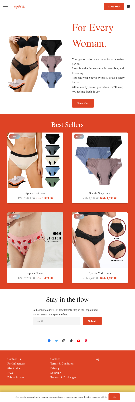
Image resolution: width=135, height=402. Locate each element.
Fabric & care (15, 377)
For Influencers (16, 363)
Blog (96, 359)
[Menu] (5, 6)
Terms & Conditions (62, 363)
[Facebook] (49, 341)
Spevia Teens (35, 273)
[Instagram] (64, 341)
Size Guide (14, 368)
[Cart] (128, 6)
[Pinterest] (86, 341)
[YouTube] (78, 341)
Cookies (55, 359)
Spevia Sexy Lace (99, 193)
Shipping (55, 373)
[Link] (19, 7)
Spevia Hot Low (35, 193)
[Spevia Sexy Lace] (100, 135)
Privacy (54, 368)
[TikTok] (71, 341)
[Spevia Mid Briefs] (100, 215)
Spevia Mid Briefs (100, 273)
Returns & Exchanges (63, 377)
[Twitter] (56, 341)
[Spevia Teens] (35, 215)
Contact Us (14, 359)
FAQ (10, 373)
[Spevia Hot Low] (35, 135)
